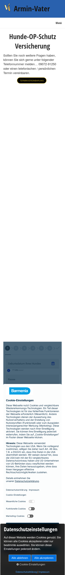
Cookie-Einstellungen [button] (32, 564)
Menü (59, 23)
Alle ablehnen (20, 558)
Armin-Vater (32, 8)
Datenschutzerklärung (26, 571)
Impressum (44, 571)
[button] (31, 80)
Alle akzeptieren (44, 558)
